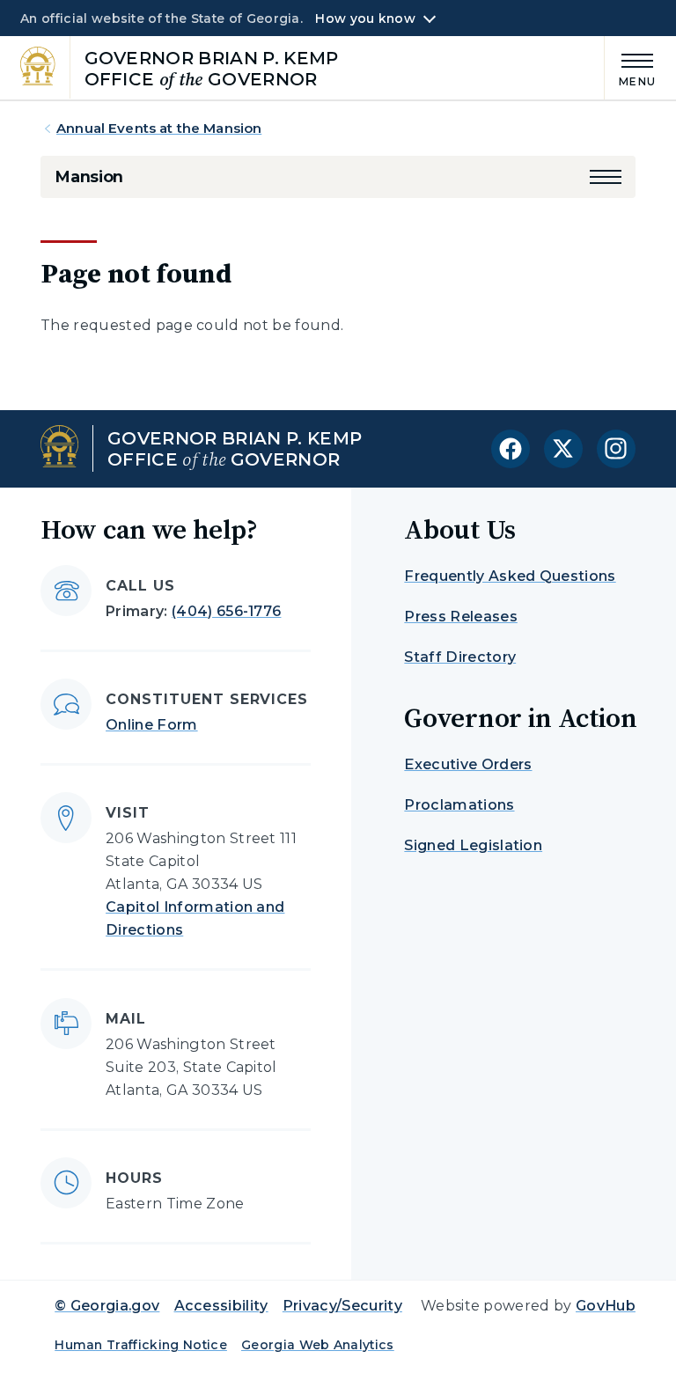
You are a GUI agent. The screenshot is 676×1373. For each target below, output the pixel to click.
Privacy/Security (342, 1305)
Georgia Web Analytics (317, 1345)
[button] (605, 176)
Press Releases (460, 616)
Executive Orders (468, 764)
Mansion (89, 177)
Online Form (152, 724)
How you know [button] (365, 18)
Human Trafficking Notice (141, 1345)
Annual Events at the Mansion (158, 128)
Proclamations (459, 805)
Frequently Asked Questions (509, 576)
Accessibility (221, 1305)
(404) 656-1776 (226, 611)
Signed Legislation (473, 845)
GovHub (606, 1305)
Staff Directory (460, 657)
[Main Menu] (630, 67)
